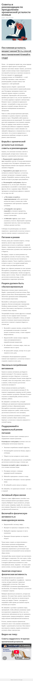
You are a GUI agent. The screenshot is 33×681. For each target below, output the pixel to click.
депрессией (6, 584)
